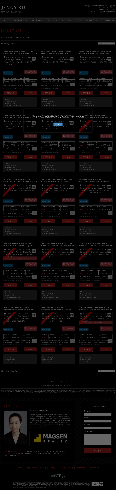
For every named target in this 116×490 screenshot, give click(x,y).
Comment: (89, 431)
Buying (36, 20)
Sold (29, 37)
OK (58, 124)
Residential (19, 37)
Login (104, 6)
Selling (51, 20)
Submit (97, 450)
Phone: (87, 425)
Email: (87, 418)
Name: (87, 411)
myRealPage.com (58, 476)
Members (90, 20)
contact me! (37, 427)
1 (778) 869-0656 (10, 103)
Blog (79, 20)
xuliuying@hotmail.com (105, 12)
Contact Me (109, 20)
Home (6, 20)
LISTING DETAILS (10, 93)
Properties (19, 20)
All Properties (7, 37)
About (65, 20)
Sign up (112, 6)
